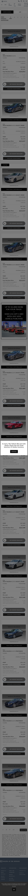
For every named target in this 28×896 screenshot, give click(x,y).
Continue (14, 451)
